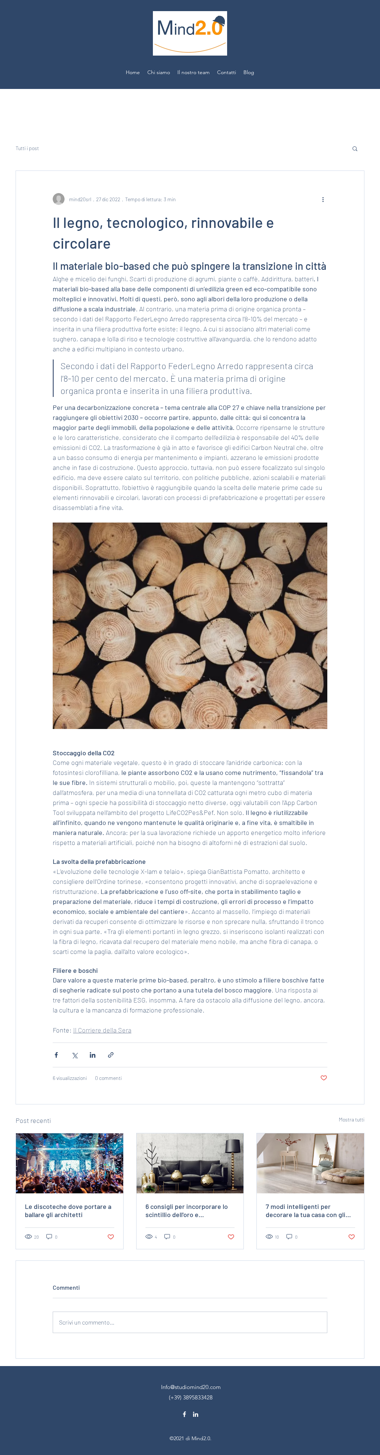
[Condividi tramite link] (110, 1054)
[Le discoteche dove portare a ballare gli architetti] (69, 1163)
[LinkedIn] (195, 1414)
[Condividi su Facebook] (56, 1054)
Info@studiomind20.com (191, 1387)
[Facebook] (184, 1414)
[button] (354, 148)
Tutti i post (27, 148)
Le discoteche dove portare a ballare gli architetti (68, 1210)
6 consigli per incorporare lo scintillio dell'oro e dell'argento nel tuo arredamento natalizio (186, 1210)
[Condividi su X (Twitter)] (74, 1054)
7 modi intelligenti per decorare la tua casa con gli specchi (305, 1210)
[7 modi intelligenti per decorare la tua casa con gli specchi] (310, 1163)
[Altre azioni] (322, 199)
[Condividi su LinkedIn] (92, 1054)
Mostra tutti (351, 1119)
